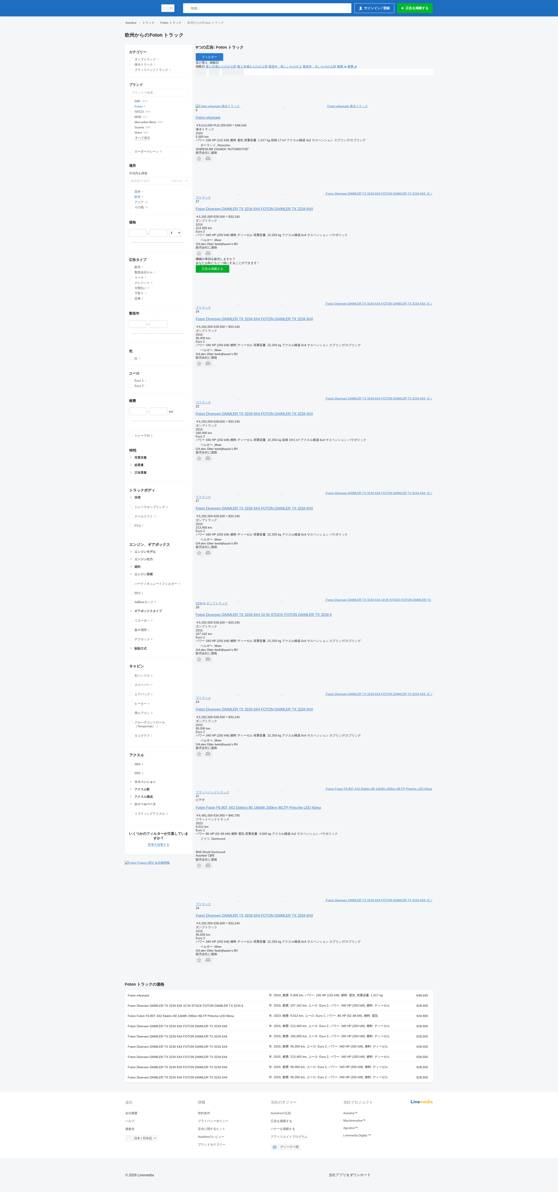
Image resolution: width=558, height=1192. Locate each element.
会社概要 (131, 1113)
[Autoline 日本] (140, 8)
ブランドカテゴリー (211, 1144)
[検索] (187, 8)
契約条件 (204, 1113)
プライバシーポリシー (213, 1121)
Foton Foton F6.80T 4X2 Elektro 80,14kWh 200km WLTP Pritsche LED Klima (258, 808)
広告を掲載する (212, 268)
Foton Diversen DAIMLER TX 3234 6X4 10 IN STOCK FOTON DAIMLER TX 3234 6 (264, 615)
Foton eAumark (208, 118)
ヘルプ (129, 1121)
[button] (200, 158)
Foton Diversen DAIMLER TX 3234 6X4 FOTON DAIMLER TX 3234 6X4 (254, 209)
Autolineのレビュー (211, 1136)
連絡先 (129, 1129)
